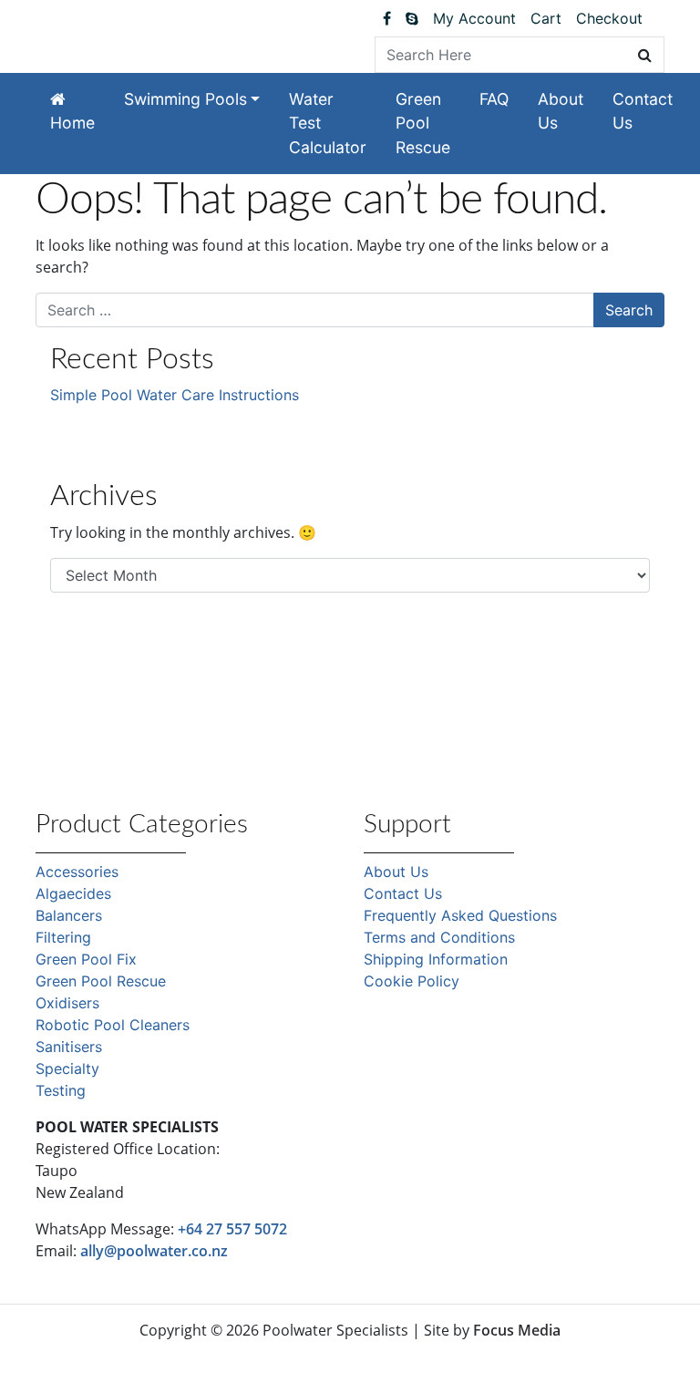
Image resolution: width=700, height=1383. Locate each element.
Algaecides (73, 893)
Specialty (67, 1068)
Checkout (609, 18)
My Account (474, 18)
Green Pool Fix (86, 959)
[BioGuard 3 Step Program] (657, 18)
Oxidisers (67, 1003)
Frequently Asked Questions (460, 915)
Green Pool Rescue (423, 123)
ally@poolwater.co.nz (154, 1251)
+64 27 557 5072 (232, 1229)
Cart (545, 18)
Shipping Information (436, 959)
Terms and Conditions (439, 937)
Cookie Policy (411, 981)
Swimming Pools (185, 98)
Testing (61, 1090)
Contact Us (642, 110)
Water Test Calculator (327, 123)
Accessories (77, 871)
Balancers (69, 915)
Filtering (63, 937)
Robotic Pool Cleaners (113, 1025)
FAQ (494, 98)
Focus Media (517, 1330)
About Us (560, 110)
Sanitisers (69, 1046)
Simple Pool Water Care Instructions (174, 395)
